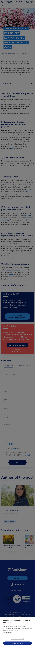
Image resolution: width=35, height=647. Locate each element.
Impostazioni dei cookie (17, 639)
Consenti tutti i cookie (17, 643)
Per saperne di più (7, 632)
